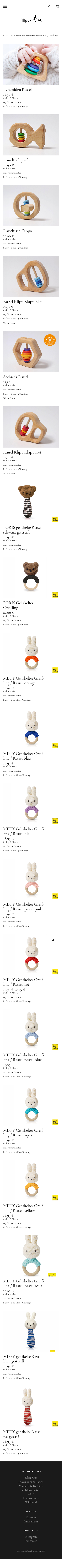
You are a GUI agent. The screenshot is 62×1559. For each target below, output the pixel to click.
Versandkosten (14, 102)
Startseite (8, 35)
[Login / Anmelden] (48, 6)
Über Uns (31, 1478)
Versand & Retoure (31, 1486)
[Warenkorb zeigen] (57, 6)
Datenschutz (31, 1498)
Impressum (31, 1521)
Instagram (31, 1537)
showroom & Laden (31, 1482)
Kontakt (31, 1517)
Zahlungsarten (31, 1490)
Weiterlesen (9, 323)
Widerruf (31, 1502)
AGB (31, 1494)
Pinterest (31, 1541)
